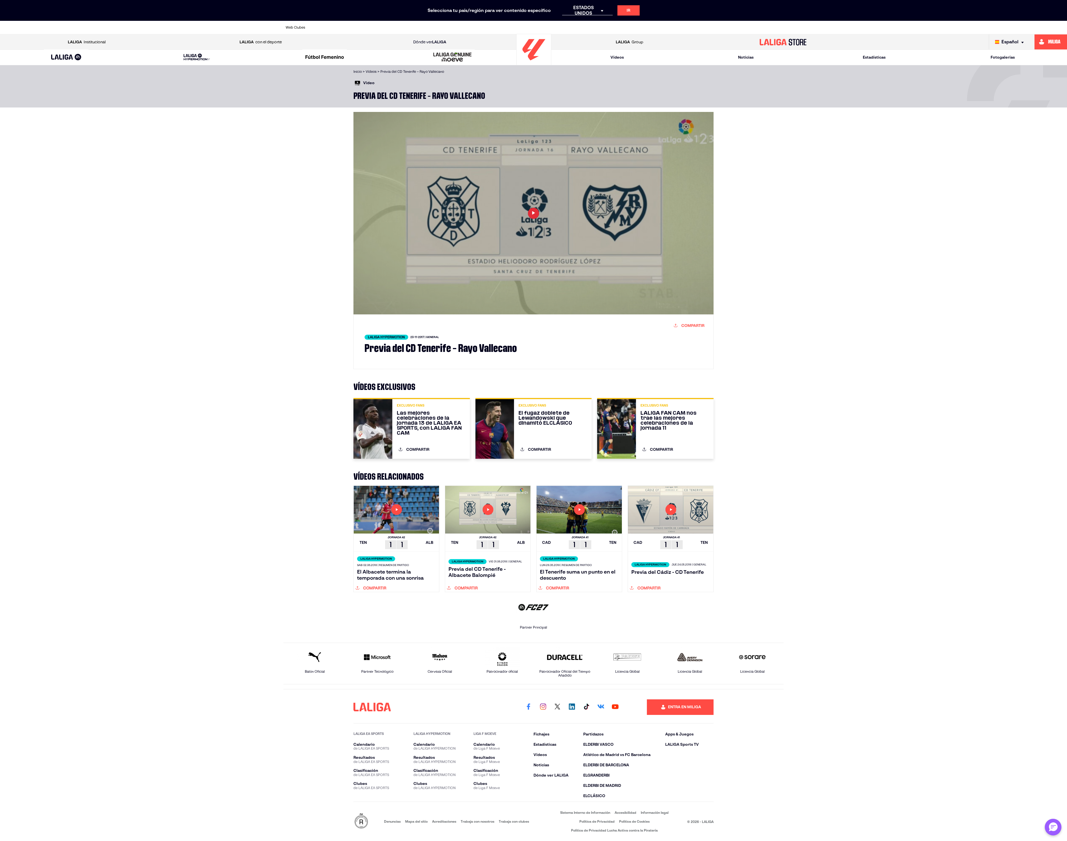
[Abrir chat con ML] (1053, 827)
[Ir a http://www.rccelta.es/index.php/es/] (396, 27)
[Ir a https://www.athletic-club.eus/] (325, 27)
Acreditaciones (444, 821)
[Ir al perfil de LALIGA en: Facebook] (528, 707)
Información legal (655, 812)
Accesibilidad (625, 812)
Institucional (87, 42)
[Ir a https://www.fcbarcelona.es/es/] (467, 27)
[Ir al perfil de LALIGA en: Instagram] (543, 707)
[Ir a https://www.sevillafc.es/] (730, 27)
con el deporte (261, 42)
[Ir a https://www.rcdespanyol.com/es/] (634, 27)
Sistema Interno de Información (585, 812)
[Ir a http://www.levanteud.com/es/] (515, 27)
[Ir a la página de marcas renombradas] (361, 821)
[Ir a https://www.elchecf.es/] (444, 27)
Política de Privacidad (597, 821)
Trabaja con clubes (514, 821)
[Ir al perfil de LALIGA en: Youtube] (615, 707)
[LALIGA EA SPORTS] (66, 57)
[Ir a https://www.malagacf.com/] (539, 27)
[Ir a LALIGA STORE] (783, 41)
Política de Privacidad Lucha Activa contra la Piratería (614, 830)
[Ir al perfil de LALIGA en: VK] (601, 707)
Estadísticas (874, 57)
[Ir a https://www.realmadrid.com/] (682, 27)
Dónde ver (429, 42)
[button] (66, 57)
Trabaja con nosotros (477, 821)
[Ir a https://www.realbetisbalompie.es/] (658, 27)
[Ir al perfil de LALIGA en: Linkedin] (572, 707)
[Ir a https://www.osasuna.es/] (372, 27)
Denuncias (392, 821)
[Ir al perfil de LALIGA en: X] (557, 707)
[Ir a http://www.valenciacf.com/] (753, 27)
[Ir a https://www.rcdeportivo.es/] (610, 27)
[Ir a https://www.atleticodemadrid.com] (348, 27)
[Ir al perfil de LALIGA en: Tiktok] (586, 707)
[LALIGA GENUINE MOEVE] (452, 57)
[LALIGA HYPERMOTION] (196, 57)
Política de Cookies (634, 821)
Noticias (746, 57)
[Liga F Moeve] (324, 57)
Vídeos (617, 57)
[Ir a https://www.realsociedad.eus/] (706, 27)
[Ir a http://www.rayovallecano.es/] (586, 27)
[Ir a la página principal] (534, 62)
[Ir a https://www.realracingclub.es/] (563, 27)
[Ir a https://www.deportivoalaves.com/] (420, 27)
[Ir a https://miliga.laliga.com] (1050, 41)
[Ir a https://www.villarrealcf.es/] (777, 27)
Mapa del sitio (416, 821)
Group (629, 42)
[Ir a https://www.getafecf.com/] (491, 27)
